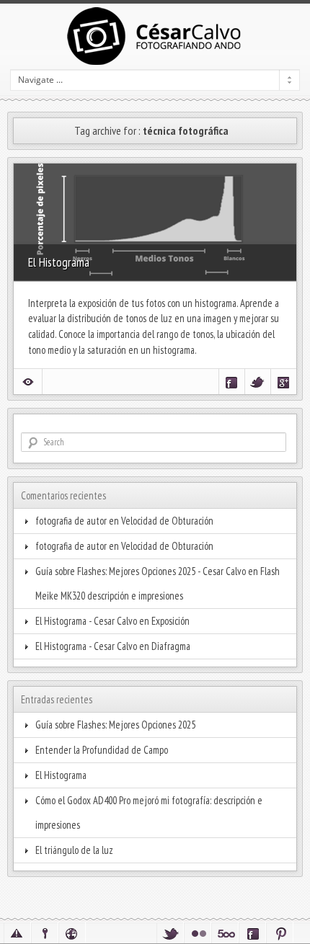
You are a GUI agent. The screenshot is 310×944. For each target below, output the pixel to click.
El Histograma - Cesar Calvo (86, 621)
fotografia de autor (71, 520)
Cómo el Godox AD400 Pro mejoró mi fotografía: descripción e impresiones (148, 812)
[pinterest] (280, 932)
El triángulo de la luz (74, 850)
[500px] (225, 932)
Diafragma (170, 646)
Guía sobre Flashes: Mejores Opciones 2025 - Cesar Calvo (140, 571)
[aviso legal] (17, 932)
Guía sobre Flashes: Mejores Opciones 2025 (115, 724)
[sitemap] (72, 932)
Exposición (170, 621)
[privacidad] (45, 932)
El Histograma (58, 262)
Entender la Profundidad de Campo (101, 750)
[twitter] (170, 932)
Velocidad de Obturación (167, 520)
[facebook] (252, 932)
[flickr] (198, 932)
